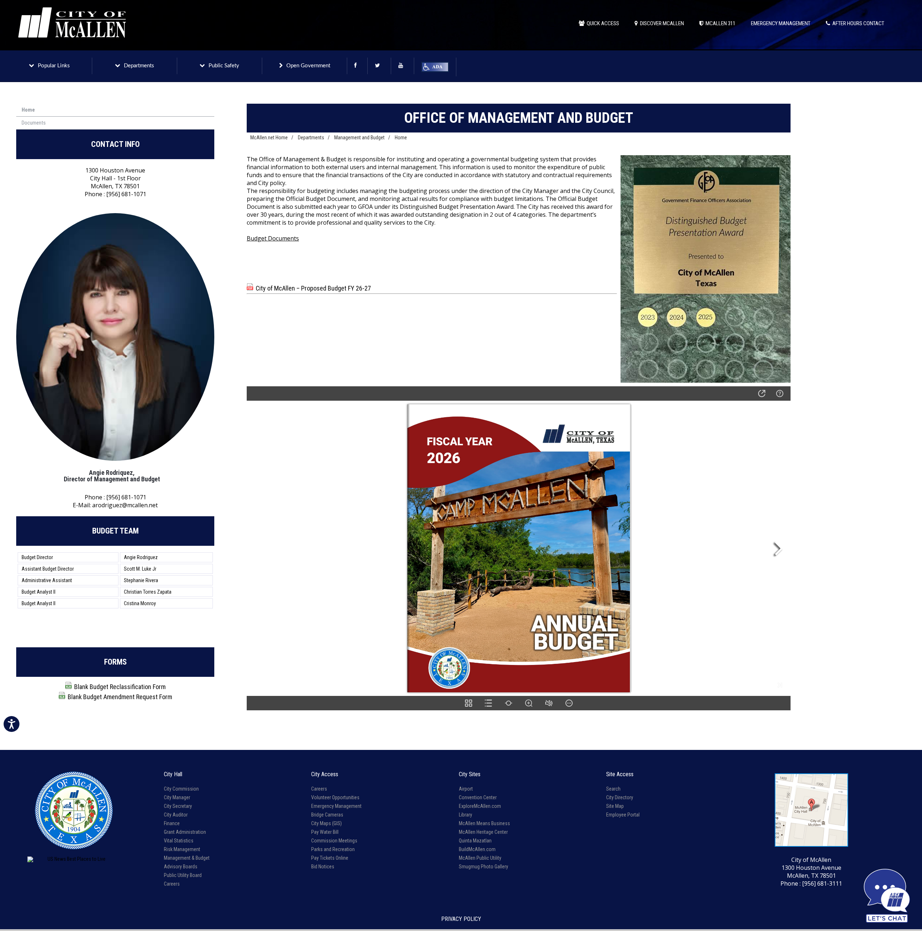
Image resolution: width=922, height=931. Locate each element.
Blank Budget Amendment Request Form (120, 697)
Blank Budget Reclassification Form (120, 687)
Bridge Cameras (327, 815)
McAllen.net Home (269, 137)
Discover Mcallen (661, 23)
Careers (172, 884)
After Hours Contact (857, 23)
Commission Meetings (334, 841)
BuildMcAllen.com (477, 849)
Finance (172, 823)
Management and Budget (359, 137)
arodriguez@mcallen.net (125, 505)
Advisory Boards (180, 866)
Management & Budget (187, 858)
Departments (139, 65)
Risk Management (182, 849)
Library (465, 815)
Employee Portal (623, 815)
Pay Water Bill (325, 832)
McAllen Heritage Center (483, 832)
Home (28, 110)
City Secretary (178, 806)
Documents (34, 123)
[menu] (115, 117)
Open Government (308, 65)
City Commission (181, 789)
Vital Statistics (178, 841)
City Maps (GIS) (326, 823)
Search (613, 789)
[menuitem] (115, 110)
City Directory (619, 797)
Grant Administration (185, 832)
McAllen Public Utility (480, 858)
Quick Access (602, 23)
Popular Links (54, 65)
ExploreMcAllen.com (480, 806)
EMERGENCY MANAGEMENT (780, 23)
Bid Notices (322, 866)
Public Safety (224, 65)
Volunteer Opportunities (335, 797)
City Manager (177, 797)
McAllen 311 (719, 23)
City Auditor (176, 815)
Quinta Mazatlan (475, 841)
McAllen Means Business (484, 823)
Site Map (615, 806)
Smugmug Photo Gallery (483, 866)
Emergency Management (336, 806)
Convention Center (478, 797)
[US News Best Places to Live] (73, 859)
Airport (466, 789)
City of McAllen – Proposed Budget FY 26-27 (313, 288)
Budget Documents (273, 238)
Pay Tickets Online (329, 858)
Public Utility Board (183, 875)
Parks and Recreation (333, 849)
